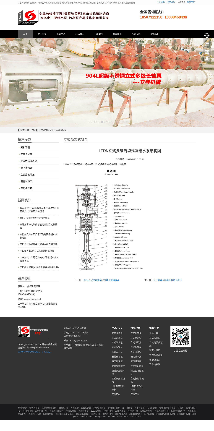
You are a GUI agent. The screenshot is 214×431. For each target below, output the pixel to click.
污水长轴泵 (152, 408)
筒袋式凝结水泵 (49, 408)
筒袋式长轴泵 (82, 414)
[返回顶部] (207, 60)
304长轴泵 (108, 411)
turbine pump (121, 414)
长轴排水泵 (48, 414)
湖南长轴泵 (108, 414)
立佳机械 (74, 408)
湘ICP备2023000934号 (29, 352)
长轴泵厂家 (95, 414)
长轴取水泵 (63, 408)
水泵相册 (135, 328)
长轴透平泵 (117, 356)
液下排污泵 (26, 167)
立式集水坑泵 (118, 366)
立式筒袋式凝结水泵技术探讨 (167, 280)
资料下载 (25, 147)
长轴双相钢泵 (146, 411)
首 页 (25, 34)
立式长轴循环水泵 (167, 408)
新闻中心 (61, 34)
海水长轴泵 (139, 408)
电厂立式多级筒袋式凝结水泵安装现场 (38, 244)
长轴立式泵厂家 (178, 411)
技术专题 (136, 34)
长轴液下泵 (83, 411)
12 (125, 122)
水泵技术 (154, 328)
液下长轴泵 (127, 408)
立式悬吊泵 (117, 338)
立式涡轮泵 (117, 347)
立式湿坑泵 (117, 342)
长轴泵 (181, 408)
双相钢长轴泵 (114, 408)
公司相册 (117, 34)
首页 (34, 130)
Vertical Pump (135, 414)
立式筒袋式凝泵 (59, 130)
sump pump (101, 416)
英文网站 (171, 2)
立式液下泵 (34, 408)
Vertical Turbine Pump (118, 416)
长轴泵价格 (28, 411)
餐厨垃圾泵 (26, 181)
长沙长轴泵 (149, 414)
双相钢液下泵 (41, 411)
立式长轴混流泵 (57, 411)
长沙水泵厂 (47, 352)
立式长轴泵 (26, 154)
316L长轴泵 (120, 411)
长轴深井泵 (117, 352)
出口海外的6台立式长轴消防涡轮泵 (37, 251)
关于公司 (42, 34)
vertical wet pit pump (166, 414)
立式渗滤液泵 (28, 174)
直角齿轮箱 (26, 188)
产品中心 (117, 328)
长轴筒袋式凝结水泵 (64, 414)
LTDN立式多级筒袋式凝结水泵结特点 (101, 280)
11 (122, 122)
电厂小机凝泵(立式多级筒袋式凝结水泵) (39, 267)
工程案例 (98, 34)
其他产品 (116, 394)
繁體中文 (191, 2)
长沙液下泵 (133, 411)
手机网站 (161, 2)
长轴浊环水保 (35, 414)
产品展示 (79, 34)
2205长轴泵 (96, 411)
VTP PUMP (135, 416)
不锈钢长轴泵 (99, 408)
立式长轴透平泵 (161, 411)
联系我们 (155, 34)
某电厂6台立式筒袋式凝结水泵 (35, 218)
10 (118, 122)
